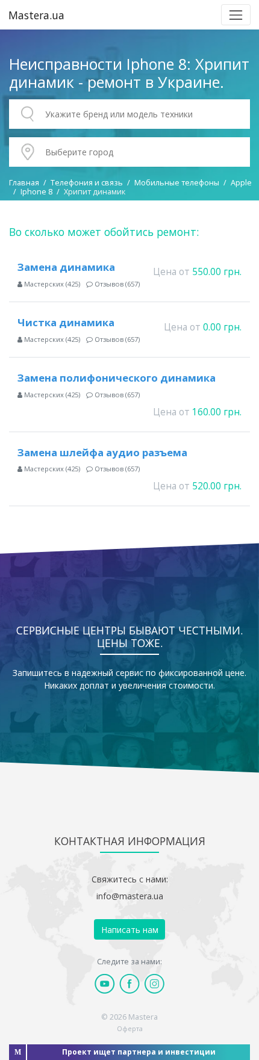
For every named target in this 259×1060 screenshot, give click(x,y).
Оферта (130, 1028)
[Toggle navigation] (236, 14)
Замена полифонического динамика (116, 378)
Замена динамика (66, 267)
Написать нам (129, 929)
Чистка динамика (65, 322)
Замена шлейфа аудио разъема (102, 452)
